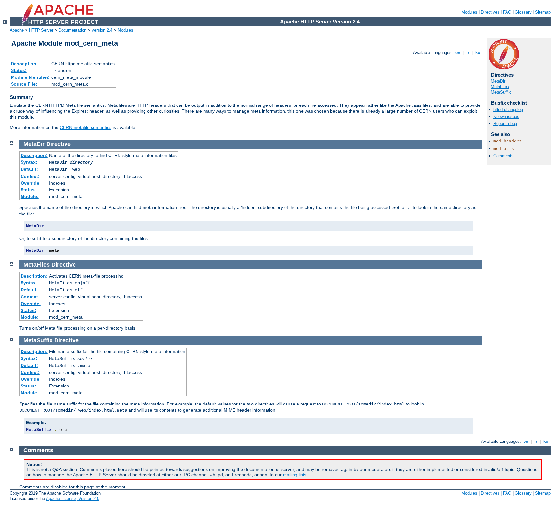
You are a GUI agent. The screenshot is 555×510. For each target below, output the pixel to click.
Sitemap (543, 12)
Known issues (506, 116)
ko (477, 52)
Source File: (24, 84)
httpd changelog (508, 109)
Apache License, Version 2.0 (72, 498)
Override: (31, 183)
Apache (17, 30)
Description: (24, 63)
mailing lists (294, 474)
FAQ (507, 12)
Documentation (72, 30)
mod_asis (503, 148)
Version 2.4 (102, 30)
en (458, 52)
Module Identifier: (30, 77)
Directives (490, 12)
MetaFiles (500, 86)
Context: (30, 176)
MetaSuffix (501, 92)
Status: (19, 70)
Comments (503, 155)
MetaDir (498, 81)
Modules (469, 12)
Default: (29, 169)
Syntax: (29, 162)
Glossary (523, 12)
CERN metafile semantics (85, 127)
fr (468, 52)
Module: (30, 196)
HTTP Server (41, 30)
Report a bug (505, 123)
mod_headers (507, 141)
